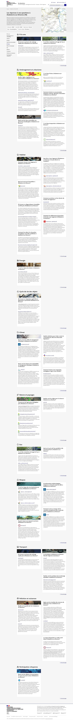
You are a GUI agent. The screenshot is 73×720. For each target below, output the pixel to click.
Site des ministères (61, 2)
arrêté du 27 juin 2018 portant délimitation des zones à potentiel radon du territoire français (52, 652)
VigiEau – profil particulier (47, 53)
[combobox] (56, 5)
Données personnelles (32, 716)
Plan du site (8, 716)
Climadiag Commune (24, 344)
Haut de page (63, 65)
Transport (9, 51)
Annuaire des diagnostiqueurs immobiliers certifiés (26, 216)
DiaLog (44, 558)
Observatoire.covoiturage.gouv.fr (49, 579)
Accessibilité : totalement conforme (16, 716)
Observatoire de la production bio (26, 423)
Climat (8, 44)
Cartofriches (48, 81)
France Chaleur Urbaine (22, 271)
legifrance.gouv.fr (56, 713)
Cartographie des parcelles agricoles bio (27, 414)
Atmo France (20, 609)
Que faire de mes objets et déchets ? (24, 311)
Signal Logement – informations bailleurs (53, 185)
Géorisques (23, 525)
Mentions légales (25, 716)
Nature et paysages (10, 45)
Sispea (44, 453)
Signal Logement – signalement (51, 175)
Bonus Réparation (22, 304)
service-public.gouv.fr (47, 713)
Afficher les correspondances (65, 5)
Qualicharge (20, 45)
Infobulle (48, 5)
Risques (8, 49)
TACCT (22, 369)
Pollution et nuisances (11, 53)
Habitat (8, 38)
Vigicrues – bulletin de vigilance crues (27, 502)
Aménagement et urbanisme (10, 36)
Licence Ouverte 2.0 (48, 718)
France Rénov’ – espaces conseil (23, 165)
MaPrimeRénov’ (32, 238)
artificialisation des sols (51, 98)
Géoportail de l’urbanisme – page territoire (25, 100)
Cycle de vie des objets (11, 42)
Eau (7, 47)
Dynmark (22, 186)
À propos (54, 2)
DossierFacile (45, 201)
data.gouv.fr (63, 713)
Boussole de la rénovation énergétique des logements (27, 244)
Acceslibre (20, 125)
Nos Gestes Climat (46, 373)
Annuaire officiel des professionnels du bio (27, 431)
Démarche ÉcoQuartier (50, 139)
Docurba (19, 107)
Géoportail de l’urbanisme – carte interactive (25, 92)
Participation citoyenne (9, 55)
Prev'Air (19, 623)
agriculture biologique (22, 406)
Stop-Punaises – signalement (51, 221)
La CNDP (22, 680)
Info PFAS (45, 620)
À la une (8, 34)
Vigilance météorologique (50, 489)
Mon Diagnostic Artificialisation (51, 110)
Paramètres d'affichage (54, 716)
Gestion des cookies (40, 716)
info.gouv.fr (39, 713)
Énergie (8, 40)
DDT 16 (44, 402)
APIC (47, 514)
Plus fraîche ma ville (49, 355)
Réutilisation (46, 716)
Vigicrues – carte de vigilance (26, 491)
